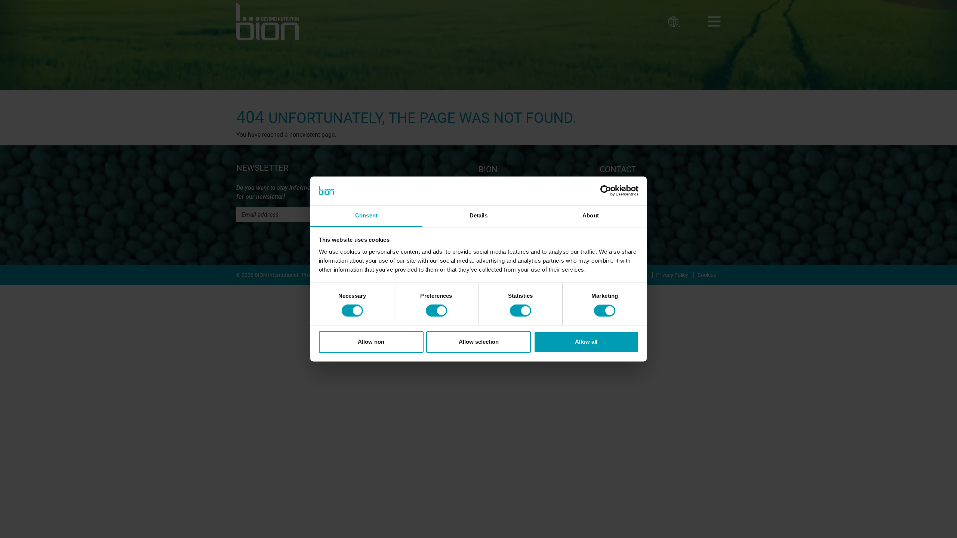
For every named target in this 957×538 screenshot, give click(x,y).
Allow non (371, 341)
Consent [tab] (366, 215)
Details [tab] (479, 215)
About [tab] (590, 215)
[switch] (436, 311)
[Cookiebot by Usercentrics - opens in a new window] (605, 191)
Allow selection (479, 341)
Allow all (586, 341)
